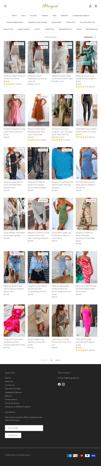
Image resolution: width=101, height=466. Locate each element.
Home (14, 15)
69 (52, 360)
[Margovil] (50, 6)
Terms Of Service (12, 403)
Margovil (13, 455)
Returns (8, 396)
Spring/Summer (65, 29)
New (23, 15)
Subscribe (13, 435)
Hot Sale (33, 15)
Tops (54, 15)
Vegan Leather (24, 29)
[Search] (5, 6)
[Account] (90, 6)
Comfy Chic (70, 22)
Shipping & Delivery (13, 392)
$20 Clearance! (92, 29)
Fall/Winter (49, 29)
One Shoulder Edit (87, 22)
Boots (79, 29)
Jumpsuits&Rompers (14, 22)
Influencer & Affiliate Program (17, 407)
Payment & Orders (13, 389)
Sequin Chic (8, 29)
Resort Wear (56, 22)
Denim (37, 29)
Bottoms (64, 15)
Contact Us (10, 385)
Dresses (45, 15)
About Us (9, 381)
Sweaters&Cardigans (81, 15)
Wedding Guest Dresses (37, 22)
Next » (58, 360)
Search (8, 378)
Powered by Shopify (23, 455)
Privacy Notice (11, 399)
